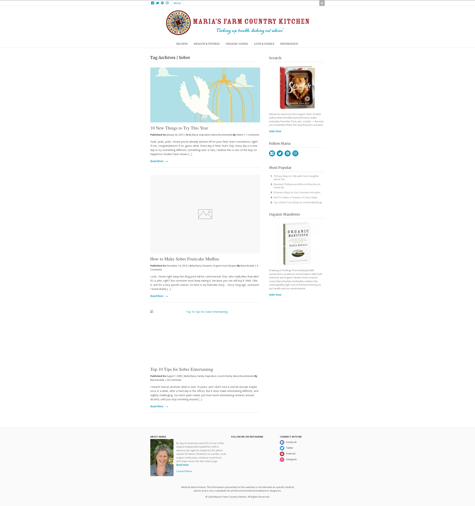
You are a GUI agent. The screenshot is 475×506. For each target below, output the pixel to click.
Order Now (275, 131)
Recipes (232, 265)
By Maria (193, 134)
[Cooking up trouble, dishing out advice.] (237, 34)
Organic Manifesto (284, 214)
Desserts (207, 265)
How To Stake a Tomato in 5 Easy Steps (295, 197)
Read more (182, 464)
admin (239, 134)
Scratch (275, 58)
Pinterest (288, 153)
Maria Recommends (222, 134)
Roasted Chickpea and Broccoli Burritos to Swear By (296, 186)
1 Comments (252, 134)
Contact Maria (184, 471)
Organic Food (220, 265)
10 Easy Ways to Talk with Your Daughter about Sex (296, 177)
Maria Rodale (247, 265)
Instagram (295, 153)
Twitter (280, 153)
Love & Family (224, 376)
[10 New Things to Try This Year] (205, 88)
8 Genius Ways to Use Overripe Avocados (296, 192)
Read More (156, 161)
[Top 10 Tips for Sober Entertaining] (205, 337)
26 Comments (174, 380)
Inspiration (204, 134)
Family (200, 376)
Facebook (272, 153)
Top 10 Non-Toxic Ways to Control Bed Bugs (297, 202)
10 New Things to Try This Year (179, 128)
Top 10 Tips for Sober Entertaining (181, 369)
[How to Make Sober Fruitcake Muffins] (205, 214)
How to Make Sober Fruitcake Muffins (184, 259)
